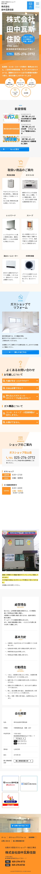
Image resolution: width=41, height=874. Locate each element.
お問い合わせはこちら (21, 826)
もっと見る (14, 149)
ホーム (3, 837)
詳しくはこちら (20, 352)
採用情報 (31, 837)
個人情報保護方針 (18, 841)
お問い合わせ (30, 7)
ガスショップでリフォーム (17, 837)
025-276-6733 (18, 864)
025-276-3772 (18, 861)
